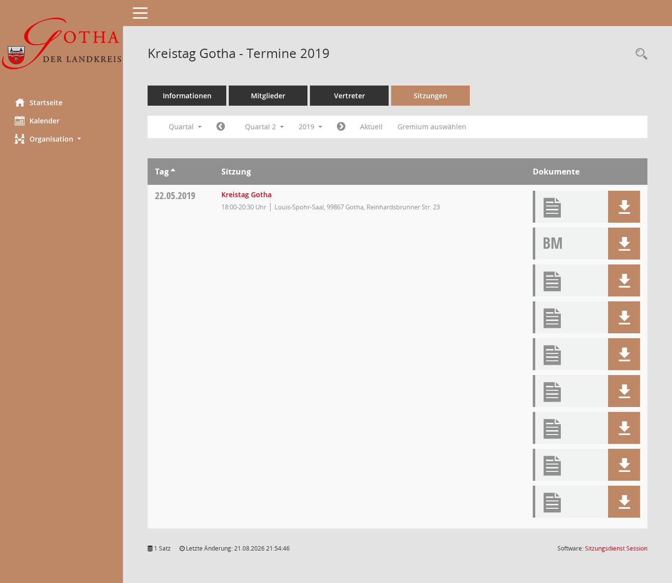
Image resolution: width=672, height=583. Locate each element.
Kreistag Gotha (246, 194)
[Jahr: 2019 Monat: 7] (341, 127)
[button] (61, 139)
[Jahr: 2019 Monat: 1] (220, 127)
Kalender (45, 120)
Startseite (46, 102)
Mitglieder (268, 95)
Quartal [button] (182, 126)
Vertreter (349, 95)
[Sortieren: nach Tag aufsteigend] (173, 171)
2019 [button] (307, 126)
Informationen (187, 95)
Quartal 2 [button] (261, 126)
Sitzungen (430, 95)
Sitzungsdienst (616, 548)
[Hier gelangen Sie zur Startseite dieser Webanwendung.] (61, 45)
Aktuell (371, 126)
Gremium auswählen (431, 126)
